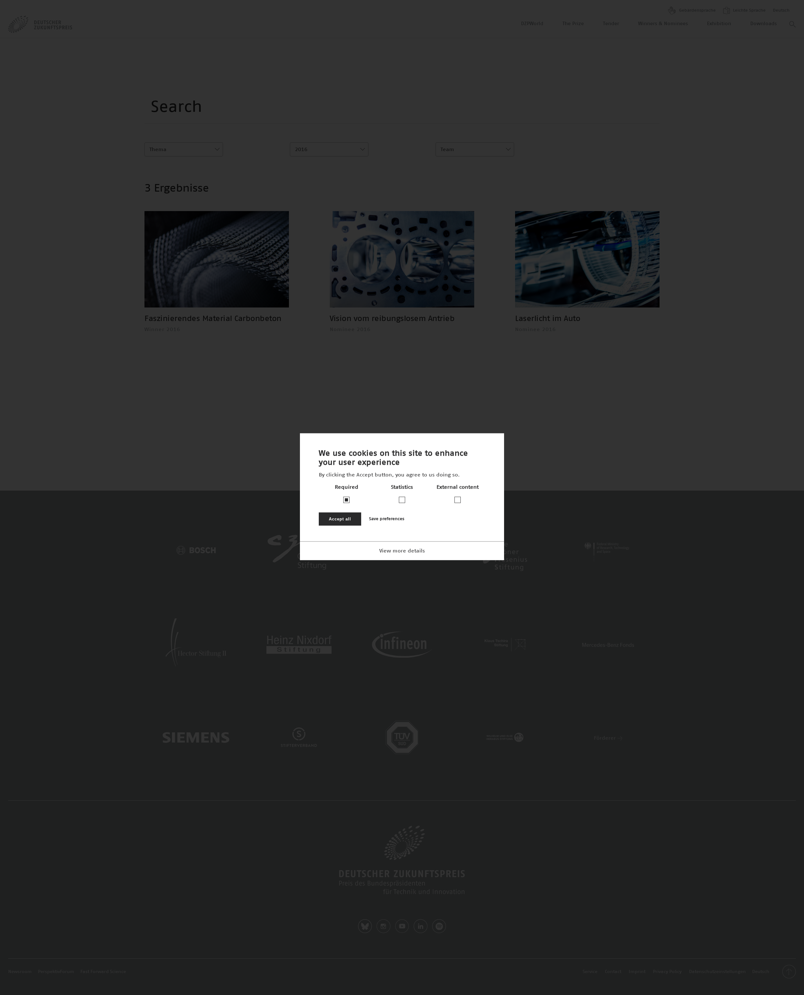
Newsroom (20, 972)
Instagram (383, 926)
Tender (611, 23)
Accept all (340, 519)
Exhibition (719, 23)
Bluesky (365, 926)
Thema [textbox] (157, 149)
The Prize (573, 23)
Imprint (637, 972)
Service (590, 972)
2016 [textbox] (301, 149)
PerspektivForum (56, 972)
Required (346, 487)
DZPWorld (532, 23)
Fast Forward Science (103, 972)
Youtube (402, 926)
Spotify (439, 926)
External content (458, 487)
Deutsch (781, 10)
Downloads (763, 23)
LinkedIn (420, 926)
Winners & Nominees (663, 23)
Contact (613, 972)
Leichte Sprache (749, 10)
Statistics (402, 487)
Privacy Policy (667, 972)
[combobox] (183, 149)
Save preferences (386, 519)
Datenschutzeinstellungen (717, 972)
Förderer (605, 738)
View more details (402, 550)
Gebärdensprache (697, 10)
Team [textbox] (447, 149)
